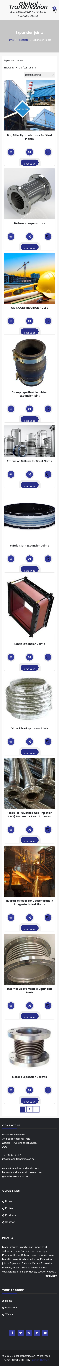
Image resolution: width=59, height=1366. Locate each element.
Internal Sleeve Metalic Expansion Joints (29, 990)
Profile (9, 1208)
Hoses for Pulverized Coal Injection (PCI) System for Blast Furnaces (29, 814)
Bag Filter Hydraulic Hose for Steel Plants (29, 137)
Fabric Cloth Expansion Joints (29, 545)
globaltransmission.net (15, 1176)
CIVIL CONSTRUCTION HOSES (29, 308)
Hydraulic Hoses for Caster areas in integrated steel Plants (29, 902)
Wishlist (10, 1314)
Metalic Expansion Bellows (29, 1077)
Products (10, 1215)
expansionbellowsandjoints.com (20, 1168)
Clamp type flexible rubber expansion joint (30, 394)
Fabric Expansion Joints (29, 644)
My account (12, 1307)
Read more (29, 164)
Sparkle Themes (40, 1359)
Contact (10, 1221)
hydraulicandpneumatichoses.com (22, 1172)
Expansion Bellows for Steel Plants (29, 461)
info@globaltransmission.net (19, 1158)
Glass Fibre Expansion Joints (29, 728)
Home (8, 1201)
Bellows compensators (29, 223)
